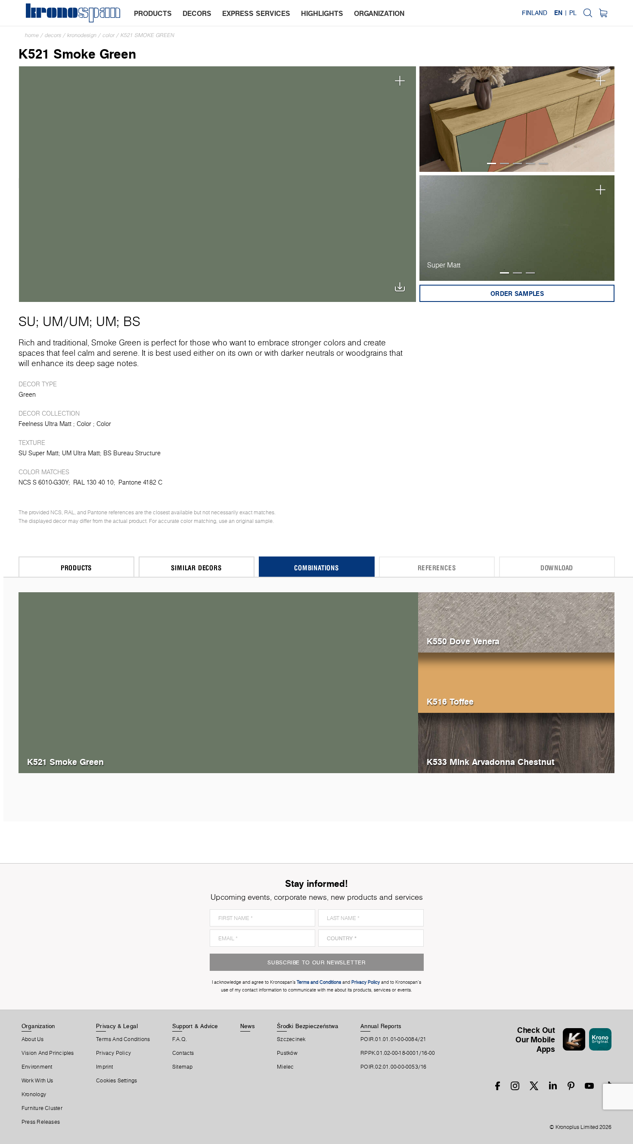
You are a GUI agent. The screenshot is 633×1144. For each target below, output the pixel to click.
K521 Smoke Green (147, 35)
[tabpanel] (517, 119)
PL (573, 12)
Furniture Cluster (42, 1108)
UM (53, 321)
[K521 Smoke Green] (218, 183)
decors (197, 13)
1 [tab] (491, 163)
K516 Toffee (450, 701)
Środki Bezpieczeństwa (307, 1026)
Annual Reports (380, 1026)
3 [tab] (517, 163)
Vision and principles (48, 1053)
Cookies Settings (116, 1080)
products (153, 13)
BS (131, 321)
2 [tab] (504, 163)
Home (32, 35)
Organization (38, 1026)
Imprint (104, 1066)
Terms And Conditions (123, 1039)
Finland (534, 12)
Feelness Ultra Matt (45, 424)
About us (32, 1039)
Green (27, 394)
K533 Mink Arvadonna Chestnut (491, 761)
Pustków (287, 1053)
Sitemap (182, 1066)
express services (256, 13)
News (247, 1026)
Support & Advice (195, 1026)
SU (27, 321)
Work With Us (37, 1080)
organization (379, 13)
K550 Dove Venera (463, 641)
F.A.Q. (179, 1039)
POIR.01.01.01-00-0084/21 (393, 1039)
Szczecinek (291, 1039)
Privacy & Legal (117, 1026)
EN (558, 12)
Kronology (34, 1094)
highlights (322, 13)
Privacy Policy (113, 1053)
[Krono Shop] (603, 13)
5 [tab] (543, 163)
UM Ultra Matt (81, 453)
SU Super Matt (39, 453)
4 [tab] (530, 163)
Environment (37, 1066)
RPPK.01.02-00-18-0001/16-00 (397, 1053)
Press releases (41, 1122)
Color (108, 35)
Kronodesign (81, 35)
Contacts (183, 1053)
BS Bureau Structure (132, 453)
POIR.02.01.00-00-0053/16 (393, 1066)
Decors (53, 35)
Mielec (285, 1066)
